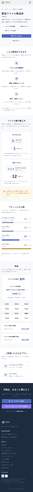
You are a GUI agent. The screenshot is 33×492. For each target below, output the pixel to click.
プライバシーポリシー (7, 447)
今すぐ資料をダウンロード (11, 434)
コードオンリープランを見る (17, 406)
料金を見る (15, 40)
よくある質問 (5, 459)
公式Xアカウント (6, 465)
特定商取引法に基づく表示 (8, 453)
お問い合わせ (20, 411)
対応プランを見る (16, 36)
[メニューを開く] (30, 2)
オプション (8, 9)
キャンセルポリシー (6, 450)
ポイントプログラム (6, 456)
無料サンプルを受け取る (10, 437)
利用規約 (3, 445)
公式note (3, 467)
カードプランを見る (17, 401)
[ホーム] (2, 9)
